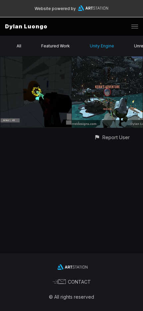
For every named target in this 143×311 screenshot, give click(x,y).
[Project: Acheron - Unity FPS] (36, 60)
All (19, 45)
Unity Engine (102, 45)
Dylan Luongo (26, 26)
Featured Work (55, 45)
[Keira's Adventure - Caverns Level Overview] (107, 60)
